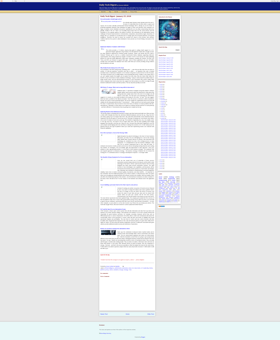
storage (121, 269)
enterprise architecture (174, 184)
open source (174, 186)
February (163, 116)
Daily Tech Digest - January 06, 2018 (168, 148)
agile (163, 184)
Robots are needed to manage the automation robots (115, 228)
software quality (162, 202)
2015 (161, 163)
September (163, 104)
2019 (161, 96)
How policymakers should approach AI (111, 19)
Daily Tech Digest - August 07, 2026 (166, 74)
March (162, 115)
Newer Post (104, 314)
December (163, 99)
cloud (129, 268)
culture (174, 189)
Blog (110, 11)
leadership (146, 268)
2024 (161, 87)
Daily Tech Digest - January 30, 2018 (168, 121)
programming (163, 180)
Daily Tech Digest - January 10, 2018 (168, 143)
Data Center (137, 268)
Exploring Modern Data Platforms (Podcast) (112, 111)
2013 (161, 166)
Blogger (143, 337)
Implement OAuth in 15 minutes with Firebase (112, 46)
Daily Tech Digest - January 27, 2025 (166, 58)
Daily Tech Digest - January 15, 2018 (168, 138)
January (162, 118)
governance (165, 189)
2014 (161, 165)
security (172, 182)
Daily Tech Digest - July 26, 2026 (165, 76)
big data (162, 182)
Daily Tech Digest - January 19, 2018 (168, 131)
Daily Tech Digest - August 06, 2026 (166, 64)
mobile (163, 193)
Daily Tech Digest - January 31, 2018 (168, 119)
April (162, 113)
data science (170, 187)
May (162, 111)
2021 (161, 93)
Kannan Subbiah (110, 266)
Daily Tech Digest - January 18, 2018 (168, 133)
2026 (161, 84)
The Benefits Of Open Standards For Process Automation (116, 157)
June (162, 109)
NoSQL (151, 268)
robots (111, 269)
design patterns (166, 198)
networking (169, 183)
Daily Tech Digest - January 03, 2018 (168, 154)
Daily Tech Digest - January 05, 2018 (168, 150)
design (170, 193)
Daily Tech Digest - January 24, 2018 (168, 125)
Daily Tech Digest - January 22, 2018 (168, 128)
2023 (161, 89)
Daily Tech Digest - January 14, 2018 (168, 140)
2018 (161, 98)
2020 (161, 94)
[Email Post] (123, 266)
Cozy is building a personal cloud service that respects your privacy (119, 185)
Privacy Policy (133, 11)
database (177, 191)
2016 (161, 161)
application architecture (165, 196)
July (162, 108)
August (162, 106)
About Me (103, 11)
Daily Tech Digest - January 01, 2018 (168, 157)
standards (116, 269)
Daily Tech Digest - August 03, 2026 (166, 72)
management (161, 200)
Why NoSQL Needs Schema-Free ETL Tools (112, 68)
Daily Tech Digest (113, 5)
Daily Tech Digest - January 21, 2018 (168, 130)
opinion (178, 192)
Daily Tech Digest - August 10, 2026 (166, 68)
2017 (161, 160)
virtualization (169, 199)
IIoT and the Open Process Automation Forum (113, 209)
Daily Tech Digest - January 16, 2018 (168, 136)
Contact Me (124, 11)
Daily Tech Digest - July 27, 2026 (165, 70)
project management (166, 194)
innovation (161, 183)
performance (177, 198)
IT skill (178, 188)
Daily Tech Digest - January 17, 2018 (168, 135)
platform (102, 269)
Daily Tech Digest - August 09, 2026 (166, 62)
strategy (126, 269)
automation (125, 268)
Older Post (150, 314)
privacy (107, 269)
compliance (168, 191)
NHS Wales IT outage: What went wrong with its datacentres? (117, 87)
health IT (177, 193)
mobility (175, 199)
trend (173, 180)
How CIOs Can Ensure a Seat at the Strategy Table (114, 132)
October (162, 103)
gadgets (163, 192)
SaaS (175, 194)
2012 (161, 168)
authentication (118, 268)
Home (127, 314)
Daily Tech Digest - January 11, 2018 (168, 142)
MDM (168, 202)
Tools (130, 269)
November (163, 101)
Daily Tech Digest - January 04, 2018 (168, 152)
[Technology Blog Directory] (162, 206)
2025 (161, 86)
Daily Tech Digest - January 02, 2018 (168, 155)
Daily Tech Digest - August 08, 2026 (166, 60)
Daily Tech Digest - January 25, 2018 (168, 123)
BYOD (163, 199)
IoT (142, 268)
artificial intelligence (109, 268)
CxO (133, 268)
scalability (168, 200)
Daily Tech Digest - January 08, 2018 (168, 145)
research (171, 192)
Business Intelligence (174, 197)
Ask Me (116, 11)
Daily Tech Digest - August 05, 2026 (166, 66)
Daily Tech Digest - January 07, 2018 (168, 147)
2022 (161, 91)
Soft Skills (175, 200)
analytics (161, 187)
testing (170, 188)
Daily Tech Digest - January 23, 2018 (168, 126)
